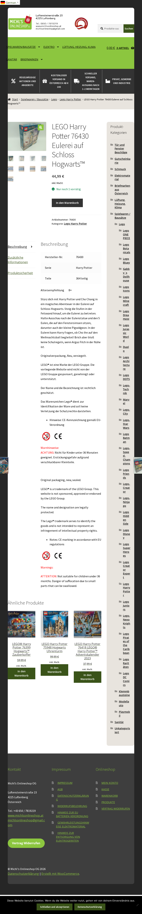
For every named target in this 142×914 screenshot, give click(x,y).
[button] (41, 127)
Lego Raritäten (126, 663)
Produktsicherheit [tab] (20, 273)
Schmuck (120, 169)
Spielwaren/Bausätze (21, 47)
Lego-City (126, 411)
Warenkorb (110, 795)
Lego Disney (126, 534)
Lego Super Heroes (126, 549)
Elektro (49, 47)
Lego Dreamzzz (126, 315)
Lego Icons (126, 289)
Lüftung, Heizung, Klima (79, 47)
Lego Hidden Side (126, 517)
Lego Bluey (126, 260)
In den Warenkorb (67, 203)
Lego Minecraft (126, 301)
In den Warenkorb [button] (21, 673)
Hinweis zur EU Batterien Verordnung (72, 814)
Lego (54, 99)
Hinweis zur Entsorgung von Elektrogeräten (68, 836)
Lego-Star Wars (126, 423)
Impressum (65, 783)
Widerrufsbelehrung (72, 806)
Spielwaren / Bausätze (34, 99)
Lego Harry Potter (70, 99)
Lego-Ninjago (126, 502)
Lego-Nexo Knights (126, 621)
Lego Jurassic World (126, 332)
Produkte (108, 802)
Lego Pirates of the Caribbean (126, 643)
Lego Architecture (126, 362)
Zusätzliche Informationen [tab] (18, 260)
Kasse (105, 789)
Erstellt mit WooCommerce (60, 874)
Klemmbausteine (124, 693)
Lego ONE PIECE (126, 234)
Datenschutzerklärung (23, 874)
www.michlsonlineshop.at (25, 815)
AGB (60, 789)
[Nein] (137, 905)
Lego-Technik (126, 389)
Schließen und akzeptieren (54, 906)
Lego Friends (126, 473)
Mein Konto (110, 783)
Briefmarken (29, 59)
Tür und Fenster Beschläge (121, 148)
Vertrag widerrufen (116, 808)
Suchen (129, 28)
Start (15, 99)
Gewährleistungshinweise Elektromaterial (72, 824)
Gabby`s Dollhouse (126, 274)
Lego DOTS (126, 377)
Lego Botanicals (126, 248)
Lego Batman (126, 437)
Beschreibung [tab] (17, 247)
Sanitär (11, 59)
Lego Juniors (126, 605)
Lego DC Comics (126, 679)
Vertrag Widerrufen (26, 843)
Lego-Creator (126, 487)
